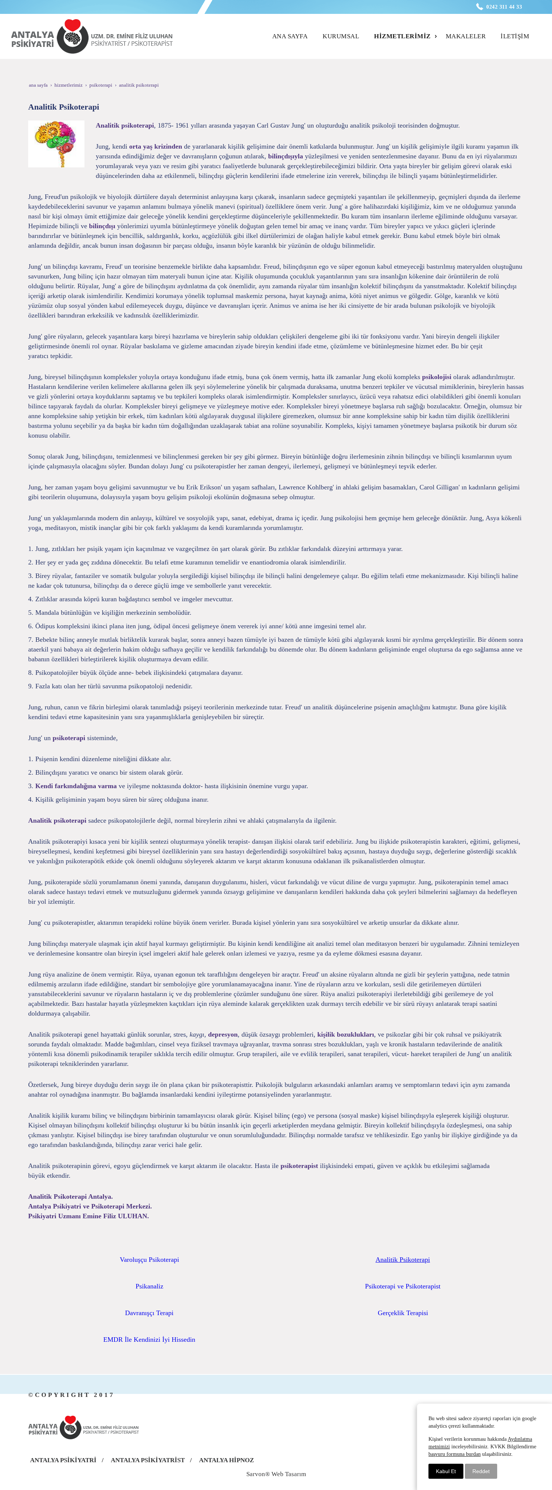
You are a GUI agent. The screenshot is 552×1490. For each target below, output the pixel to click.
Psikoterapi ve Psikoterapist (402, 1286)
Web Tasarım (288, 1474)
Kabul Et (446, 1471)
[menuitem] (292, 36)
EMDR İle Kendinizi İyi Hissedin (149, 1339)
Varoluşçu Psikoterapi (149, 1259)
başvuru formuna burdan (454, 1454)
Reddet (481, 1471)
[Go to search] (536, 29)
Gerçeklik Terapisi (403, 1313)
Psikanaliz (149, 1286)
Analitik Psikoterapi (403, 1259)
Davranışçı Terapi (149, 1313)
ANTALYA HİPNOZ (226, 1460)
